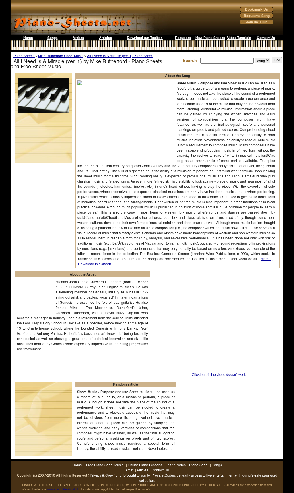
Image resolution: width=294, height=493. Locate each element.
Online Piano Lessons (145, 464)
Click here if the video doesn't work (219, 374)
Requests (183, 37)
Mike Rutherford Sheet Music (60, 55)
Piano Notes (177, 464)
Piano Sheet (199, 464)
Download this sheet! (94, 263)
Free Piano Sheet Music (105, 464)
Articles (105, 37)
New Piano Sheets (210, 37)
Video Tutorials (239, 37)
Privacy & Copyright (105, 475)
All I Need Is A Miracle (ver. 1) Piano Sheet (120, 55)
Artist (129, 469)
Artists (78, 37)
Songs (52, 37)
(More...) (266, 258)
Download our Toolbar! (145, 37)
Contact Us (266, 37)
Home (28, 37)
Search (191, 60)
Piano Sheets (24, 55)
